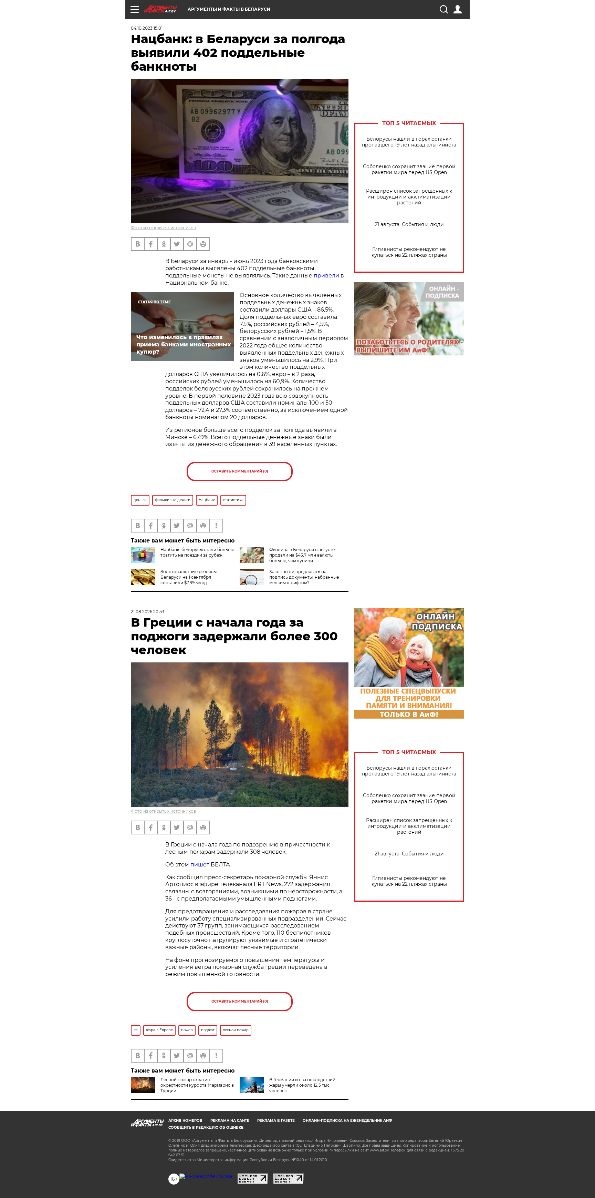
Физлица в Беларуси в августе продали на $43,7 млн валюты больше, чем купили (302, 555)
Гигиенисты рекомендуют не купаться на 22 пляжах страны (409, 252)
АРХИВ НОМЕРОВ (185, 1120)
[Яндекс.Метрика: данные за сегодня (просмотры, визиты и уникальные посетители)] (205, 1176)
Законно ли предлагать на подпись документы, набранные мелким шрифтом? (304, 577)
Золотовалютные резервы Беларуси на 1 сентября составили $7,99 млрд (188, 577)
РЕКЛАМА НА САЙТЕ (229, 1120)
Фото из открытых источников (163, 227)
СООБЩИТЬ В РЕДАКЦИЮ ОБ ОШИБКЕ (205, 1127)
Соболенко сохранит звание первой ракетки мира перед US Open (409, 169)
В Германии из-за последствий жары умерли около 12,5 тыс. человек (302, 1085)
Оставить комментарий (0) (239, 471)
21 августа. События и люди (409, 224)
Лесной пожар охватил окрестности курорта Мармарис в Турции (197, 1085)
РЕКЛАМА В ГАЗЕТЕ (276, 1120)
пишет (199, 864)
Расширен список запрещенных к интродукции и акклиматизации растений (409, 197)
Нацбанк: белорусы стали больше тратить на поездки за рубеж (197, 552)
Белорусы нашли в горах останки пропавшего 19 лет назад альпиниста (409, 142)
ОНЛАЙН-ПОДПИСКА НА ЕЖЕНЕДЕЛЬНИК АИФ (347, 1120)
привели (326, 275)
